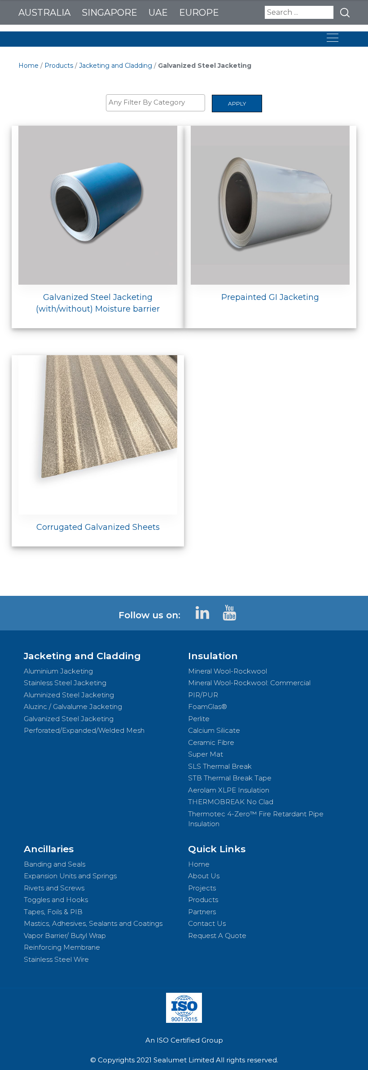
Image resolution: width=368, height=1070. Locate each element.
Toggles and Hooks (56, 899)
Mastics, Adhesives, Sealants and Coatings (93, 923)
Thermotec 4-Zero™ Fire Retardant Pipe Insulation (256, 819)
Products (58, 66)
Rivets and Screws (54, 888)
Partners (202, 911)
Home (28, 66)
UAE (158, 12)
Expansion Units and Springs (70, 876)
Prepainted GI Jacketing (270, 297)
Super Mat (205, 754)
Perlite (199, 718)
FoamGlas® (207, 706)
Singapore (109, 12)
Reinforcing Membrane (62, 947)
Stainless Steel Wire (56, 959)
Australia (44, 12)
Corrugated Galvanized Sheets (98, 527)
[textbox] (158, 102)
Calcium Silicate (214, 730)
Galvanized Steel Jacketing (69, 718)
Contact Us (207, 923)
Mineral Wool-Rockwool (227, 671)
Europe (199, 12)
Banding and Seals (54, 864)
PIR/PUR (203, 695)
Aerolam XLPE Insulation (228, 790)
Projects (202, 888)
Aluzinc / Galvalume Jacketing (73, 706)
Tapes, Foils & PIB (53, 911)
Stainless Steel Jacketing (65, 682)
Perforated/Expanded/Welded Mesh (84, 730)
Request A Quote (217, 935)
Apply (237, 103)
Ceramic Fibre (211, 742)
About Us (203, 876)
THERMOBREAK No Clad (230, 801)
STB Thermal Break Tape (230, 778)
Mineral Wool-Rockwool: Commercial (249, 682)
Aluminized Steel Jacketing (69, 695)
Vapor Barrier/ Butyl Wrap (65, 935)
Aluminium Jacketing (58, 671)
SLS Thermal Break (220, 766)
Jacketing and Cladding (115, 66)
